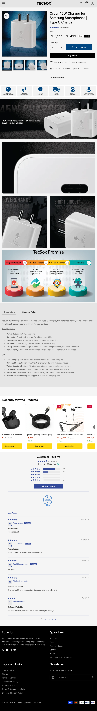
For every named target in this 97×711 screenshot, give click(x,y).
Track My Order (56, 646)
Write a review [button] (48, 486)
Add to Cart (24, 446)
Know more (40, 645)
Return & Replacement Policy (14, 689)
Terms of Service (9, 678)
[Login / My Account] (92, 3)
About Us (53, 638)
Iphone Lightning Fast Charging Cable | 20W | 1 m (32, 435)
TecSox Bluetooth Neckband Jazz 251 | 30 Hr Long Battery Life (67, 435)
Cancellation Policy (10, 681)
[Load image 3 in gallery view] (30, 65)
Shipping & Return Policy (12, 693)
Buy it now (72, 55)
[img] (12, 519)
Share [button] (86, 69)
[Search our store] (81, 3)
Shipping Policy (8, 685)
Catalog (53, 642)
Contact (53, 650)
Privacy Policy (8, 670)
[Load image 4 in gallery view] (42, 65)
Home (52, 653)
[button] (55, 27)
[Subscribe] (92, 677)
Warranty (5, 674)
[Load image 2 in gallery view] (18, 65)
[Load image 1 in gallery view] (7, 65)
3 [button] (49, 619)
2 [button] (45, 619)
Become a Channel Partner (61, 657)
